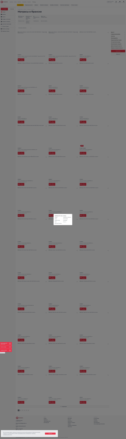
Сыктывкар (65, 218)
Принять (50, 433)
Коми (56, 218)
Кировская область (67, 217)
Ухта (55, 221)
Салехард (65, 220)
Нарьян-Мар (57, 220)
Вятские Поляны (58, 223)
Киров (56, 217)
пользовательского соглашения (24, 433)
